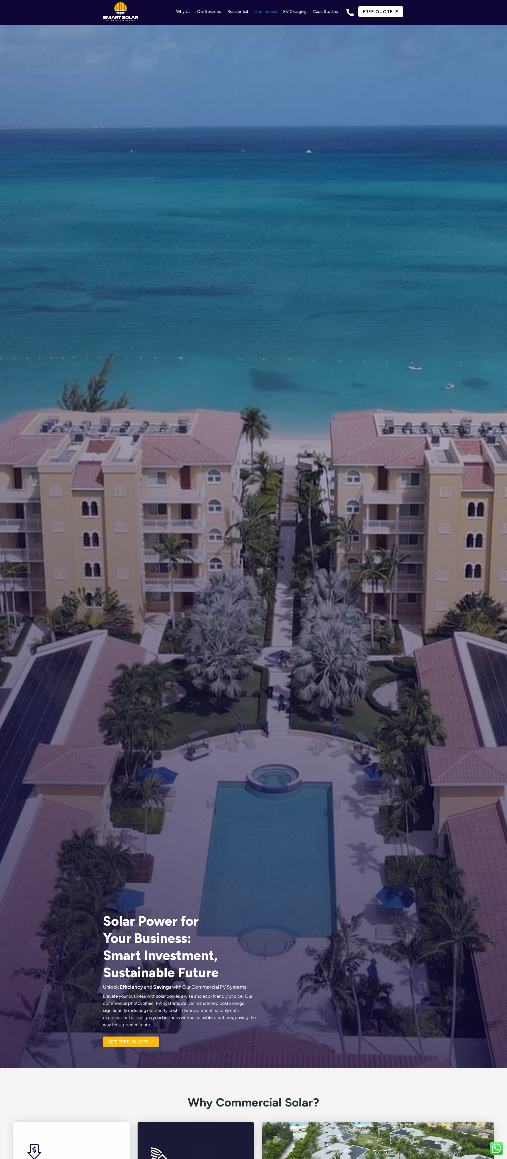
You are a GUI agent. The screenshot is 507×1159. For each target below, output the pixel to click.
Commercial (265, 11)
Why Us (183, 11)
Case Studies (325, 11)
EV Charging (295, 11)
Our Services (209, 11)
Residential (237, 11)
